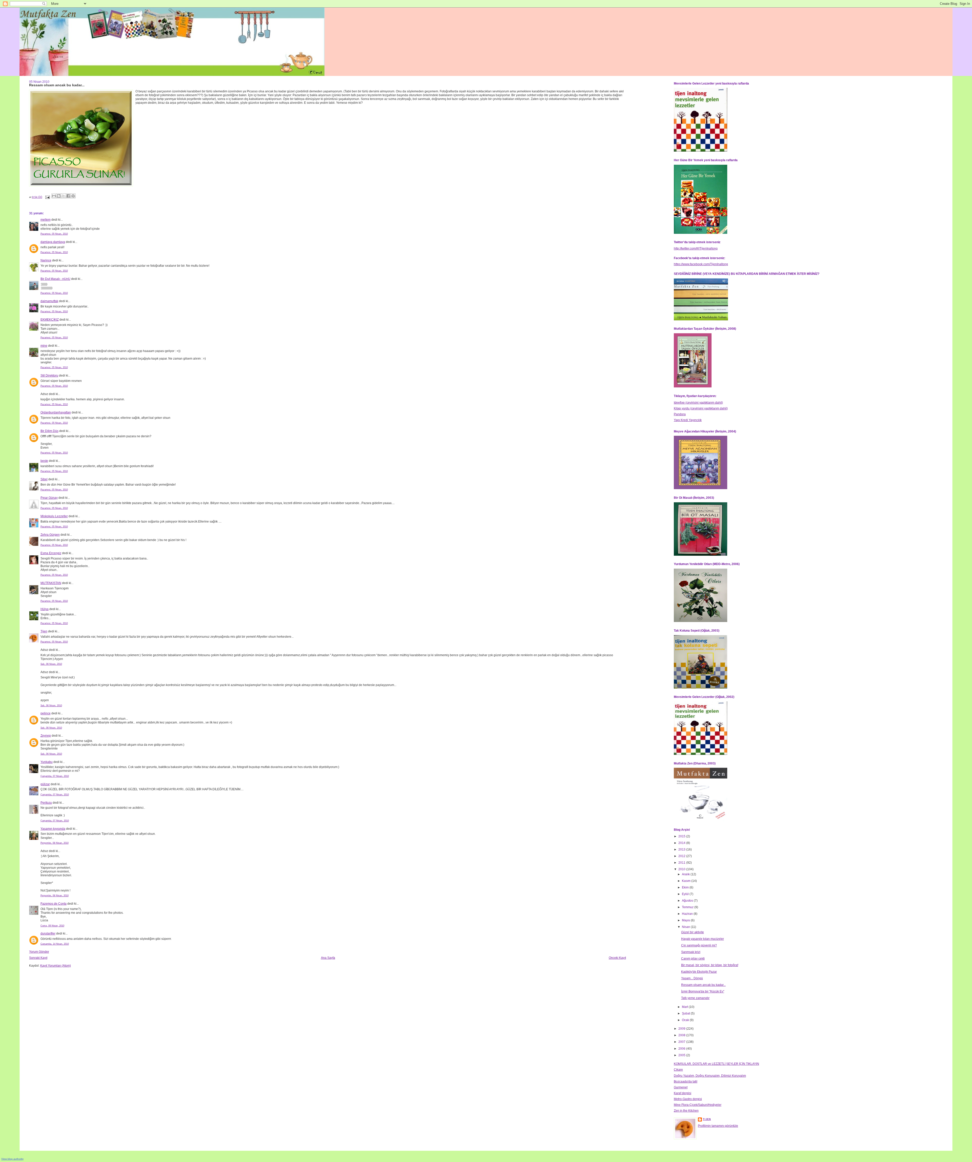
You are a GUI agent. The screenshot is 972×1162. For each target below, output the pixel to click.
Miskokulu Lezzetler (54, 516)
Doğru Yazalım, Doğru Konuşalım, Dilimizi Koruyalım (710, 1075)
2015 (682, 836)
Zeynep (45, 735)
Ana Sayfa (328, 957)
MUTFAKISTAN (50, 583)
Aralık (686, 874)
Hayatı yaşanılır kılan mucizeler (702, 938)
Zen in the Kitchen (686, 1110)
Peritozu (46, 802)
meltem (45, 219)
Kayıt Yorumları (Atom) (55, 965)
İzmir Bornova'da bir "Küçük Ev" (702, 991)
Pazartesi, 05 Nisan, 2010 (54, 234)
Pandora (680, 414)
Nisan (686, 926)
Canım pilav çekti (693, 958)
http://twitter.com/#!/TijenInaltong (696, 248)
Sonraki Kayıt (38, 957)
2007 (682, 1041)
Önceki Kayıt (617, 957)
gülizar (45, 784)
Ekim (686, 887)
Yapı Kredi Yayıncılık (688, 420)
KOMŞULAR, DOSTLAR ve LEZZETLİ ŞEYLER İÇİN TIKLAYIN (716, 1063)
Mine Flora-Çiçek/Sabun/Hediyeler (697, 1104)
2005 (682, 1055)
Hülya (44, 609)
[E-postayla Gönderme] (47, 197)
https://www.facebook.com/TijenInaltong (701, 264)
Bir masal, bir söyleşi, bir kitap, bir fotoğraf (709, 965)
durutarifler (47, 933)
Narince (45, 260)
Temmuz (688, 907)
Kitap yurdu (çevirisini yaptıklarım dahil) (701, 408)
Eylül (686, 894)
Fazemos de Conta (53, 903)
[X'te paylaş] (63, 195)
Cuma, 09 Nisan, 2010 (52, 925)
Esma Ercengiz (50, 553)
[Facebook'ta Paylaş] (68, 195)
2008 (682, 1035)
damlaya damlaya (52, 241)
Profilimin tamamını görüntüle (718, 1125)
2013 (682, 849)
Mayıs (686, 920)
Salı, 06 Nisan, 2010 (51, 664)
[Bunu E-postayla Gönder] (53, 195)
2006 (682, 1048)
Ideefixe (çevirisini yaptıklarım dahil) (698, 402)
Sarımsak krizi (690, 951)
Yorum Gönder (39, 951)
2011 (682, 862)
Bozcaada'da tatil (685, 1081)
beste (44, 460)
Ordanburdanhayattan (55, 412)
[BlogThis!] (58, 195)
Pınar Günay (49, 497)
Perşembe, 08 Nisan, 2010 (54, 843)
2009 (682, 1028)
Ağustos (688, 900)
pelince (45, 713)
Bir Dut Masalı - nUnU (55, 278)
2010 (682, 869)
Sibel (44, 479)
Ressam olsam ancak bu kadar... (703, 984)
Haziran (688, 913)
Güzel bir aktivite (692, 932)
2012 (682, 856)
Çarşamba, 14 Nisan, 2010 (54, 944)
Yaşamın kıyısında (52, 828)
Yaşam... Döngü (692, 978)
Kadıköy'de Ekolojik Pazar (699, 971)
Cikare (678, 1069)
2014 (682, 842)
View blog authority (12, 1158)
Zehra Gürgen (50, 534)
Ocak (686, 1020)
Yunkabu (46, 761)
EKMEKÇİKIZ (49, 319)
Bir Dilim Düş (49, 430)
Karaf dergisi (682, 1093)
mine (43, 345)
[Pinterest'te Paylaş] (73, 195)
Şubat (686, 1013)
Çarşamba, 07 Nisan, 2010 (54, 776)
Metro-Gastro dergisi (688, 1099)
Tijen (43, 631)
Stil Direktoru (49, 375)
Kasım (686, 880)
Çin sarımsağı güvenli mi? (699, 945)
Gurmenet (680, 1087)
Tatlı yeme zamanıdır (695, 998)
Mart (685, 1006)
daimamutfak (49, 301)
